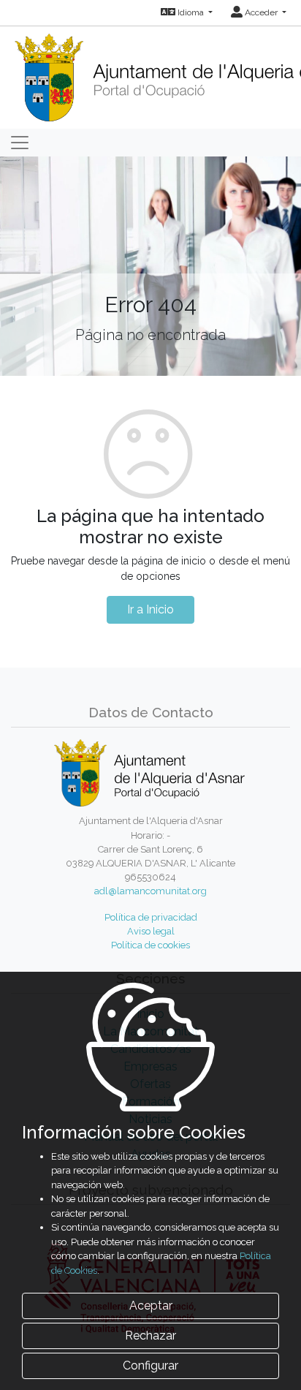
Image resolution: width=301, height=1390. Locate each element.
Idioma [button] (190, 12)
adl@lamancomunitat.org (150, 890)
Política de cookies (150, 945)
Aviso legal (151, 931)
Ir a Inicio (150, 609)
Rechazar (150, 1335)
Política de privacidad (150, 917)
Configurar (150, 1365)
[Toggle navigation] (19, 142)
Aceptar (150, 1305)
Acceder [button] (261, 12)
